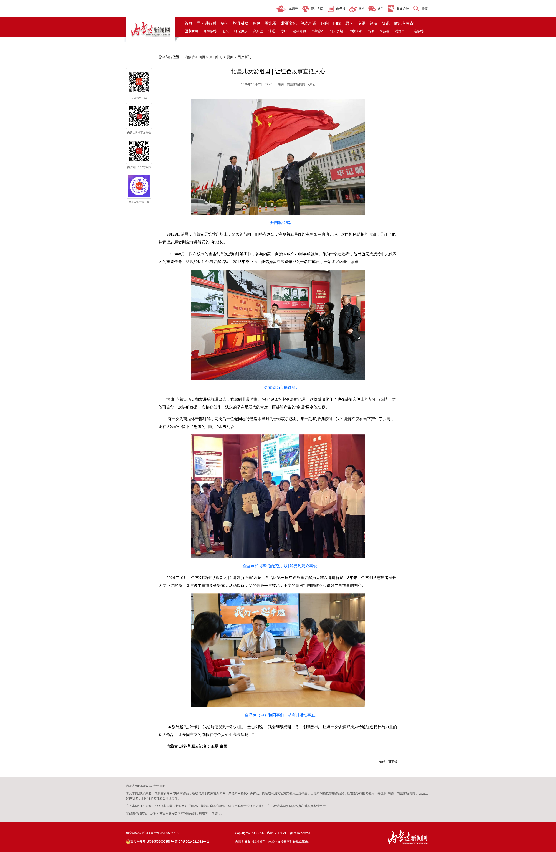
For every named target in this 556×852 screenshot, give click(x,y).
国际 (337, 23)
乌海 (370, 31)
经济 (373, 23)
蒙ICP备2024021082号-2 (192, 841)
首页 (188, 23)
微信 (380, 8)
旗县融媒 (240, 23)
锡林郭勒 (299, 31)
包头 (225, 31)
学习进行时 (206, 23)
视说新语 (309, 23)
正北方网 (317, 8)
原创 (257, 23)
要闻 (224, 23)
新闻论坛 (403, 8)
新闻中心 (216, 57)
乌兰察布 (317, 31)
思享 (349, 23)
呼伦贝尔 (240, 31)
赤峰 (284, 31)
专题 (361, 23)
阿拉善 (384, 31)
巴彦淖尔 (355, 31)
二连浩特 (417, 31)
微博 (361, 8)
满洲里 (400, 31)
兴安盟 (258, 31)
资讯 (386, 23)
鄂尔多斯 (336, 31)
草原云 (293, 8)
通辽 (271, 31)
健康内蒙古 (404, 23)
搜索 (425, 8)
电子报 (340, 8)
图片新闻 (244, 57)
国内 (325, 23)
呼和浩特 (210, 31)
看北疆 (271, 23)
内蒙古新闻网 (195, 57)
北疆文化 (289, 23)
